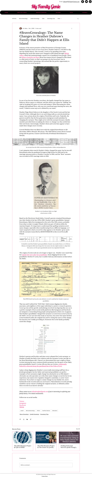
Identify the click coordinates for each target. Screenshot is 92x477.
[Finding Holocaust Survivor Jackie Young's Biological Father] (69, 437)
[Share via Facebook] (20, 419)
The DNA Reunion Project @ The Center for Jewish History (46, 446)
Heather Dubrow (46, 410)
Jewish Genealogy (34, 18)
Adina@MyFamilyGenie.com (71, 1)
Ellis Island (54, 410)
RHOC (38, 410)
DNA (43, 18)
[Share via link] (30, 419)
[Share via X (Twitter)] (23, 419)
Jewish (22, 410)
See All (78, 429)
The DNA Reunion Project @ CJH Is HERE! (22, 446)
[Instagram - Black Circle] (90, 1)
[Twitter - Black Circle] (86, 1)
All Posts (14, 18)
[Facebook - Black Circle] (82, 1)
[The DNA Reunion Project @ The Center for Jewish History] (46, 437)
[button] (78, 18)
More (59, 18)
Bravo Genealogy (23, 18)
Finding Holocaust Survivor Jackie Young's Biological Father (68, 446)
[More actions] (72, 28)
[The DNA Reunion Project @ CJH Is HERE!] (22, 437)
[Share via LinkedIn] (27, 419)
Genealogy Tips (51, 18)
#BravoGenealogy (30, 410)
